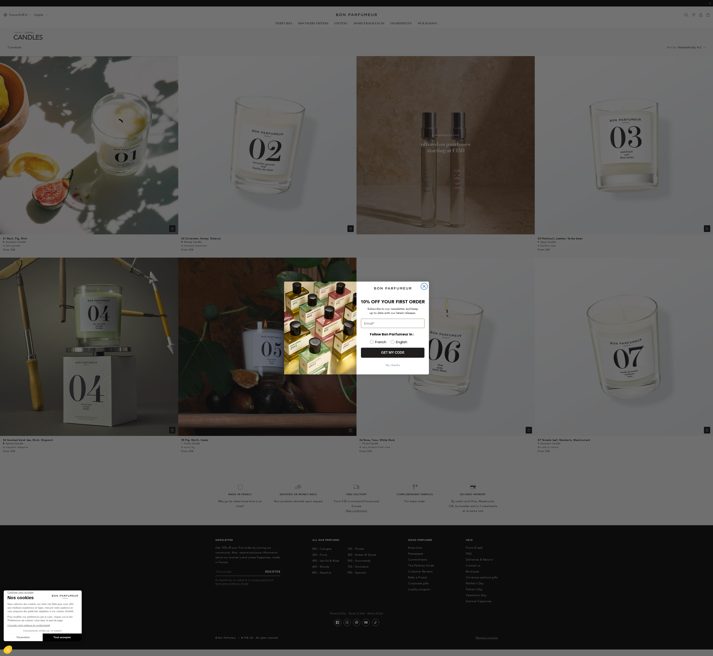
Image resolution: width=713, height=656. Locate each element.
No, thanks (393, 365)
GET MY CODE (392, 352)
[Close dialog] (424, 286)
